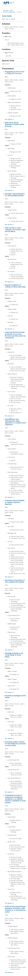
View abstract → (9, 119)
